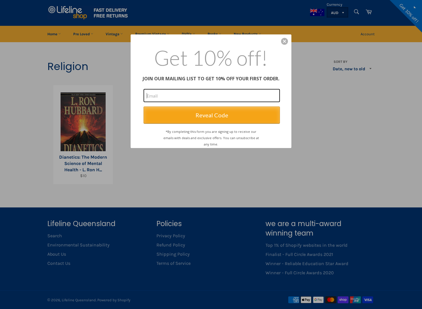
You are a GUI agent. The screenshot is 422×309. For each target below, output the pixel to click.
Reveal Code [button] (211, 115)
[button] (284, 41)
